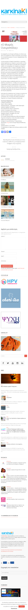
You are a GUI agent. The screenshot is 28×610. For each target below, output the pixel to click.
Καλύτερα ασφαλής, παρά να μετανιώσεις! (15, 499)
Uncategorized (9, 497)
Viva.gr (8, 122)
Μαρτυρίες (9, 468)
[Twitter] (8, 363)
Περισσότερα (14, 608)
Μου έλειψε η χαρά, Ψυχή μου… (9, 386)
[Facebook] (3, 363)
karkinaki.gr (4, 535)
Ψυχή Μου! (9, 397)
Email (2, 256)
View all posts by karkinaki (10, 160)
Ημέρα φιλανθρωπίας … (14, 149)
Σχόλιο (3, 236)
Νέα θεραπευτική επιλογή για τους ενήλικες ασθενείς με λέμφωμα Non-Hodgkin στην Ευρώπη (14, 141)
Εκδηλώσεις (9, 461)
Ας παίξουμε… (4, 179)
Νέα (7, 474)
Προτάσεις (13, 27)
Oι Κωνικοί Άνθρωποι (5, 220)
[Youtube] (12, 363)
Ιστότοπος (3, 260)
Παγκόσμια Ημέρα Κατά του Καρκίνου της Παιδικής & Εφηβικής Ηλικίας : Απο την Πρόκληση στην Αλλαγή (15, 506)
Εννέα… (8, 407)
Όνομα (3, 251)
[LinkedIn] (22, 363)
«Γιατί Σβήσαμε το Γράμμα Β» (6, 206)
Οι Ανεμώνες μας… (4, 193)
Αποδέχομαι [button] (21, 606)
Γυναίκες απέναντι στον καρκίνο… (15, 444)
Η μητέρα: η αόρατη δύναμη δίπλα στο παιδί (16, 469)
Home (8, 27)
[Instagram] (17, 363)
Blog (2, 384)
